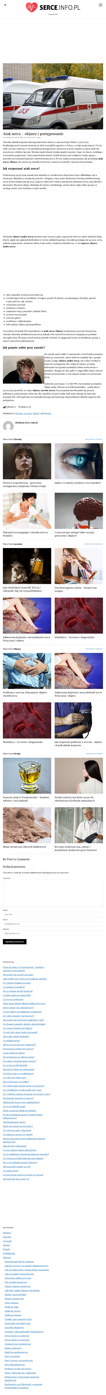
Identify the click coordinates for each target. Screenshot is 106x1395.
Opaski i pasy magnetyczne (18, 1319)
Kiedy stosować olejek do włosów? (19, 1110)
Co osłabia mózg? (11, 1040)
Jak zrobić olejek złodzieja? (16, 1036)
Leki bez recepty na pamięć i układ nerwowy (26, 1265)
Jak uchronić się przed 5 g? (16, 1178)
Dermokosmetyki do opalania (19, 1261)
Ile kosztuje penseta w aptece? (18, 1098)
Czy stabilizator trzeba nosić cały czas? (22, 1089)
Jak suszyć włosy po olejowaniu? (19, 1069)
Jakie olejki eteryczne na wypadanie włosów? (25, 978)
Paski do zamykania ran (16, 1352)
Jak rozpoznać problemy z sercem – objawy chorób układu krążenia (78, 743)
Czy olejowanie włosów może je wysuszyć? (23, 1085)
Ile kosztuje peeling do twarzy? (18, 1048)
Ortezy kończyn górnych (17, 1339)
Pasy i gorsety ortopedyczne (19, 1360)
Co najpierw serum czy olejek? (18, 1134)
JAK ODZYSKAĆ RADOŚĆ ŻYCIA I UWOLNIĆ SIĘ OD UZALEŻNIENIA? (22, 589)
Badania (7, 1232)
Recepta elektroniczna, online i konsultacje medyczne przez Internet (76, 848)
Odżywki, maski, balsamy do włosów (22, 1290)
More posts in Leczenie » (94, 544)
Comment (6, 878)
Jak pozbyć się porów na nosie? (18, 974)
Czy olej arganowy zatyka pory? (18, 1015)
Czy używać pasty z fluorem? (17, 1130)
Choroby (7, 1236)
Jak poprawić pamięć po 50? (17, 1166)
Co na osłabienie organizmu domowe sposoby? (26, 1154)
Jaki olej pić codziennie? (14, 1145)
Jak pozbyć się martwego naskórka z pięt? (23, 1019)
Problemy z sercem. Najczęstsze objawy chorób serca (25, 694)
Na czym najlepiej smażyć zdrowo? (20, 1162)
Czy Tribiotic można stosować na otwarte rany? (26, 1094)
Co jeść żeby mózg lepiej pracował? (20, 1032)
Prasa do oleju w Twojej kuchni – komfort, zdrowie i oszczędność (26, 799)
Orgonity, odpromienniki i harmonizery (24, 1331)
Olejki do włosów (13, 1315)
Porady (6, 1249)
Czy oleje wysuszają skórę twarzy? (19, 1061)
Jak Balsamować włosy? (14, 1122)
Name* (5, 910)
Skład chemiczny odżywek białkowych (24, 846)
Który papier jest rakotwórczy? (18, 1007)
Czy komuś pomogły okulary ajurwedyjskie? (24, 1024)
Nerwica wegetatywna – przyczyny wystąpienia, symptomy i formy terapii (24, 484)
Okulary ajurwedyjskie (15, 1294)
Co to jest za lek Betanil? (15, 1065)
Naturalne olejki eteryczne (18, 1278)
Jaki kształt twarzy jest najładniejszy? (21, 1102)
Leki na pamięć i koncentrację (19, 1273)
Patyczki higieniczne (15, 1364)
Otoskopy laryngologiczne (18, 1343)
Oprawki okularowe (14, 1327)
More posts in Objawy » (94, 649)
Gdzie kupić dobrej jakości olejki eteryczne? (24, 1003)
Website (6, 929)
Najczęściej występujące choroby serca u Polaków (25, 534)
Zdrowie (7, 1257)
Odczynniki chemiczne (16, 1282)
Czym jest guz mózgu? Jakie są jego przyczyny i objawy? (74, 534)
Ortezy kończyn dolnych (17, 1335)
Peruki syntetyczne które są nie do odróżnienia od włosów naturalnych (75, 799)
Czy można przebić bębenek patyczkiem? (23, 1158)
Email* (5, 920)
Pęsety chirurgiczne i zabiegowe (20, 1372)
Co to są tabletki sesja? (14, 1106)
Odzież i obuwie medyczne (18, 1286)
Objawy (6, 1245)
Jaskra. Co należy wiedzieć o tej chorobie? (78, 482)
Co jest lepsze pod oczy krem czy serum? (23, 1174)
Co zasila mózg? (11, 1170)
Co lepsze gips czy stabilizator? (18, 1073)
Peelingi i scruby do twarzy (18, 1368)
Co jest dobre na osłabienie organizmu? (22, 1011)
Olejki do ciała (11, 1306)
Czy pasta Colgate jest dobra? (17, 1028)
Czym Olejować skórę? (14, 1052)
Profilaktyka (9, 1253)
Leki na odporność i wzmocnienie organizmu (27, 1269)
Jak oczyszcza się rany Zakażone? (19, 1044)
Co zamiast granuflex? (14, 986)
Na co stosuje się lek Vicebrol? (18, 991)
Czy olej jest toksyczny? (14, 1077)
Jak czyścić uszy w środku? (16, 1081)
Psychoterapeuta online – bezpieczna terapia (76, 589)
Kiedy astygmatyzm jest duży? (18, 1126)
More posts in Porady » (94, 753)
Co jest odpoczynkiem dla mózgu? (20, 1150)
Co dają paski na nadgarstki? (17, 995)
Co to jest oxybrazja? (13, 999)
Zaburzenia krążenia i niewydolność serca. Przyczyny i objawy (26, 639)
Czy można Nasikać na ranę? (17, 982)
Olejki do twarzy (13, 1310)
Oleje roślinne (11, 1302)
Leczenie (7, 1240)
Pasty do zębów (12, 1356)
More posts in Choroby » (94, 439)
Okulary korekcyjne (14, 1298)
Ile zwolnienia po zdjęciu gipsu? (18, 1057)
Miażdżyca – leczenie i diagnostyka (74, 637)
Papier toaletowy (13, 1348)
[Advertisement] (53, 40)
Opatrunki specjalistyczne (18, 1323)
